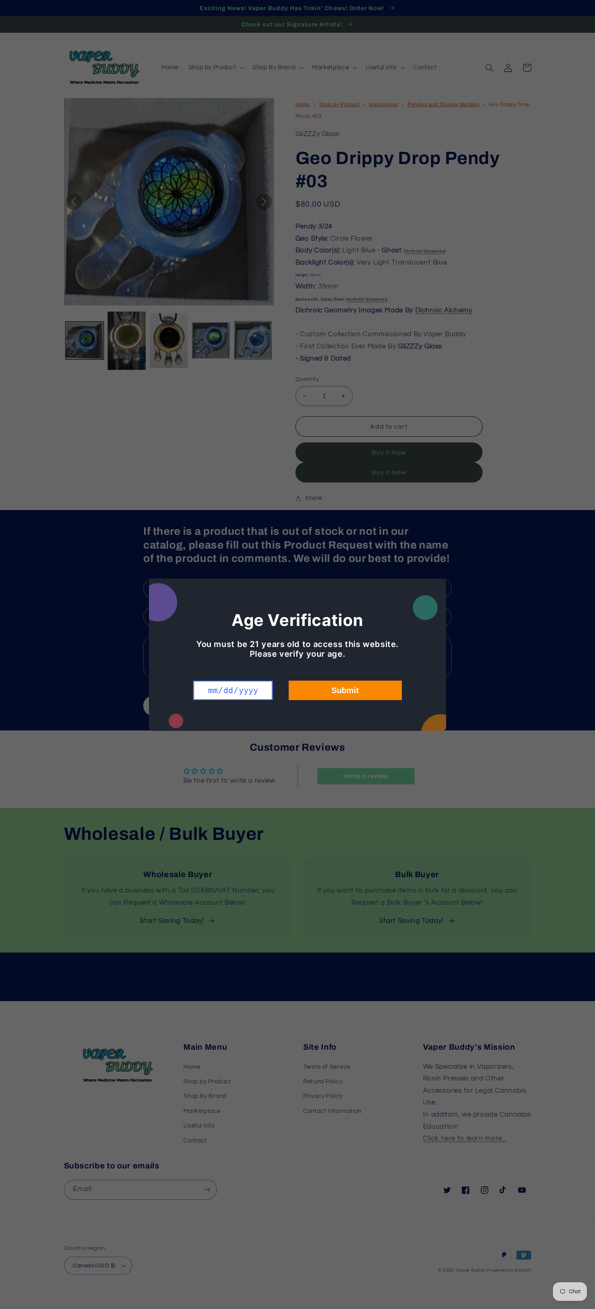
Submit (345, 690)
